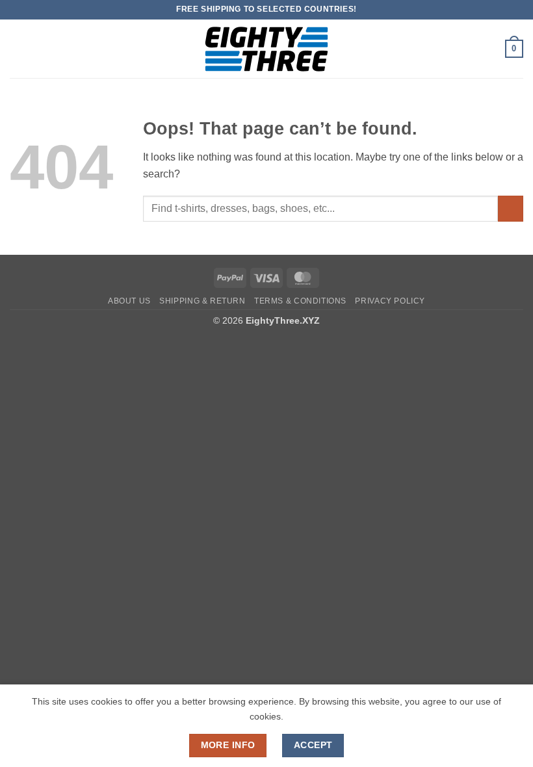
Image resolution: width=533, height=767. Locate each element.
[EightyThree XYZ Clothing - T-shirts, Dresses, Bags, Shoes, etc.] (267, 49)
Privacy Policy (390, 301)
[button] (17, 48)
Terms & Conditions (300, 301)
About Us (129, 301)
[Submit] (510, 208)
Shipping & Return (202, 301)
